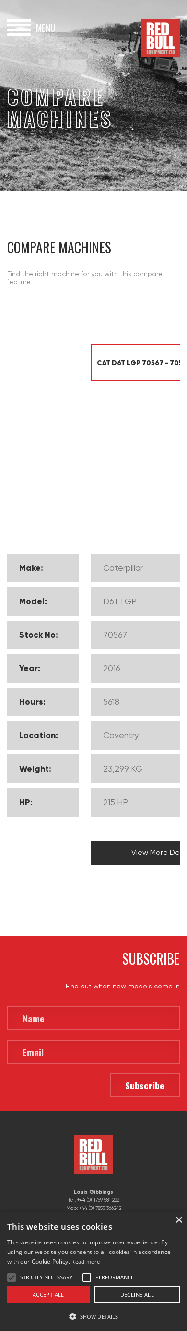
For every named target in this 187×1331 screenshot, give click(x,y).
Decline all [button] (137, 1294)
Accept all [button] (48, 1294)
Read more (85, 1261)
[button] (93, 1315)
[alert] (93, 1271)
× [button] (178, 1220)
